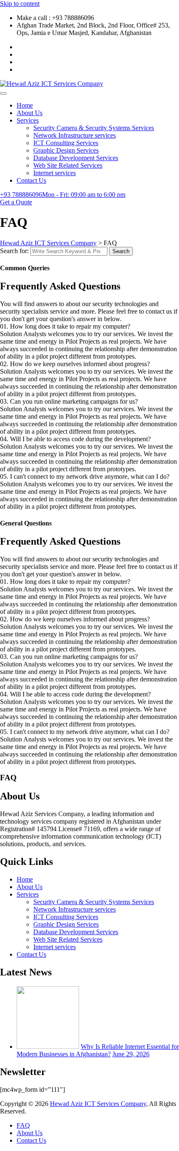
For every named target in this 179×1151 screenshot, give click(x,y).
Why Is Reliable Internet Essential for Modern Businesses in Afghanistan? (98, 1050)
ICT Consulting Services (65, 142)
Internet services (54, 172)
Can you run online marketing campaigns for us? (69, 401)
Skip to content (20, 3)
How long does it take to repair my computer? (65, 326)
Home (25, 105)
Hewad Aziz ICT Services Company (98, 1103)
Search (120, 251)
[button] (89, 326)
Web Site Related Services (67, 165)
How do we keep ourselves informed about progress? (75, 363)
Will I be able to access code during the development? (75, 438)
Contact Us (31, 180)
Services (28, 120)
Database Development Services (75, 157)
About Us (29, 112)
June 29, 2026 (130, 1054)
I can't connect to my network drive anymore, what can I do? (84, 476)
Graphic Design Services (66, 150)
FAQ (23, 1125)
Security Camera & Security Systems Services (93, 127)
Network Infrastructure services (74, 135)
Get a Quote (16, 202)
